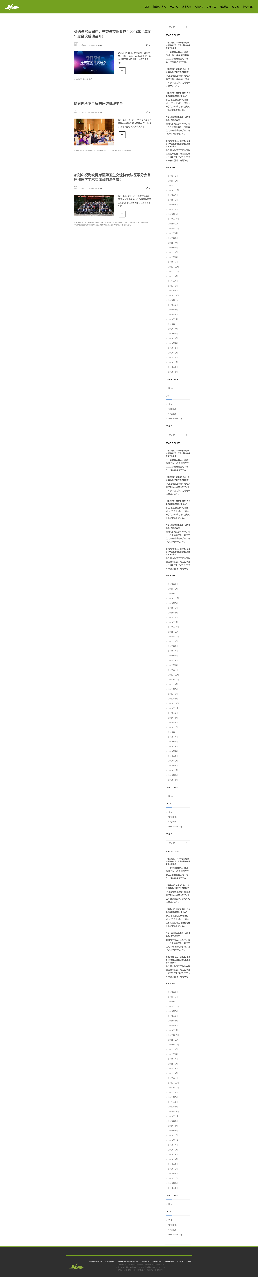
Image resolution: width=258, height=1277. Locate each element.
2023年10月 (173, 190)
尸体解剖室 (131, 222)
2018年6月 (173, 367)
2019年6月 (173, 334)
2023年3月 (173, 204)
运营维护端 (127, 150)
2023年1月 (173, 214)
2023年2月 (173, 209)
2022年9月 (173, 233)
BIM (77, 150)
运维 (112, 150)
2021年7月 (173, 281)
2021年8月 (173, 276)
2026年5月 (173, 176)
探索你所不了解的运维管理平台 (98, 104)
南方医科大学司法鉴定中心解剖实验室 (116, 222)
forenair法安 (81, 222)
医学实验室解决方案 (95, 1261)
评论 (172, 414)
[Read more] (122, 74)
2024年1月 (173, 181)
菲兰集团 (89, 79)
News (100, 45)
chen (76, 43)
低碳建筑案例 (169, 1261)
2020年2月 (173, 314)
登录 (170, 404)
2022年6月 (173, 248)
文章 (172, 409)
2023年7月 (173, 195)
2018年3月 (173, 372)
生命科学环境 (109, 1261)
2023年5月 (173, 200)
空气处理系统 (115, 225)
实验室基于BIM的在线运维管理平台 (95, 150)
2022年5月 (173, 252)
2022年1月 (173, 262)
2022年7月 (173, 243)
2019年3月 (173, 348)
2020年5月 (173, 305)
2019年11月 (173, 324)
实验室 (82, 150)
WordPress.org (175, 418)
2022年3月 (173, 257)
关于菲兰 (189, 1261)
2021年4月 (173, 290)
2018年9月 (173, 357)
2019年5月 (173, 338)
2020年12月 (173, 295)
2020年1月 (173, 319)
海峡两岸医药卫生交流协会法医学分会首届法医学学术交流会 (92, 225)
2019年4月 (173, 343)
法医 (137, 222)
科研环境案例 (157, 1261)
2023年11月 (173, 185)
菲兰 (108, 150)
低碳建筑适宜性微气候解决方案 (128, 1261)
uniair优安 (90, 222)
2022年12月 (173, 219)
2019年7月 (173, 329)
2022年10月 (173, 228)
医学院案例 (145, 1261)
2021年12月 (173, 267)
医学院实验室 (99, 222)
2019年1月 (173, 353)
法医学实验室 (144, 222)
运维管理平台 (119, 150)
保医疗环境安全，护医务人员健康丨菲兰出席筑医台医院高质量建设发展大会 (178, 143)
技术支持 (180, 1261)
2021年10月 (173, 271)
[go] (186, 27)
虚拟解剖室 (127, 225)
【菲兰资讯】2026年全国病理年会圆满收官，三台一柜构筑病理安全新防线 (178, 45)
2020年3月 (173, 310)
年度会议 (79, 79)
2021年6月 (173, 286)
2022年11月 (173, 224)
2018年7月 (173, 362)
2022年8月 (173, 238)
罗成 (84, 79)
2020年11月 (173, 300)
